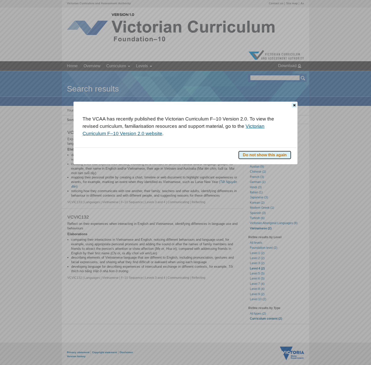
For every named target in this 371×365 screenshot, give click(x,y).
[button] (294, 105)
